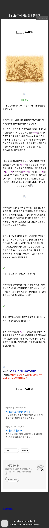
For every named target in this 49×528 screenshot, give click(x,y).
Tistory (22, 521)
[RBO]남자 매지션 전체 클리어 (24, 15)
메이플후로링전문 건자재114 (19, 411)
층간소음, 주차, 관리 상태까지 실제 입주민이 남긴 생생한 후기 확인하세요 (23, 435)
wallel (34, 521)
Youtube (30, 524)
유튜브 (27, 371)
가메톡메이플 (12, 465)
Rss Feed (11, 524)
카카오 (34, 371)
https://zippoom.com (12, 427)
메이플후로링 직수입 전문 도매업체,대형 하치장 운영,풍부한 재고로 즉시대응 (24, 416)
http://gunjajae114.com (13, 408)
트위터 (13, 371)
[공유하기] (12, 451)
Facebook (25, 524)
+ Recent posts (7, 509)
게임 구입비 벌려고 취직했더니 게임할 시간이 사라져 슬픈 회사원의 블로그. (19, 471)
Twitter (19, 524)
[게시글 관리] (16, 451)
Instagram (37, 524)
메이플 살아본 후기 (14, 430)
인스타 (20, 371)
